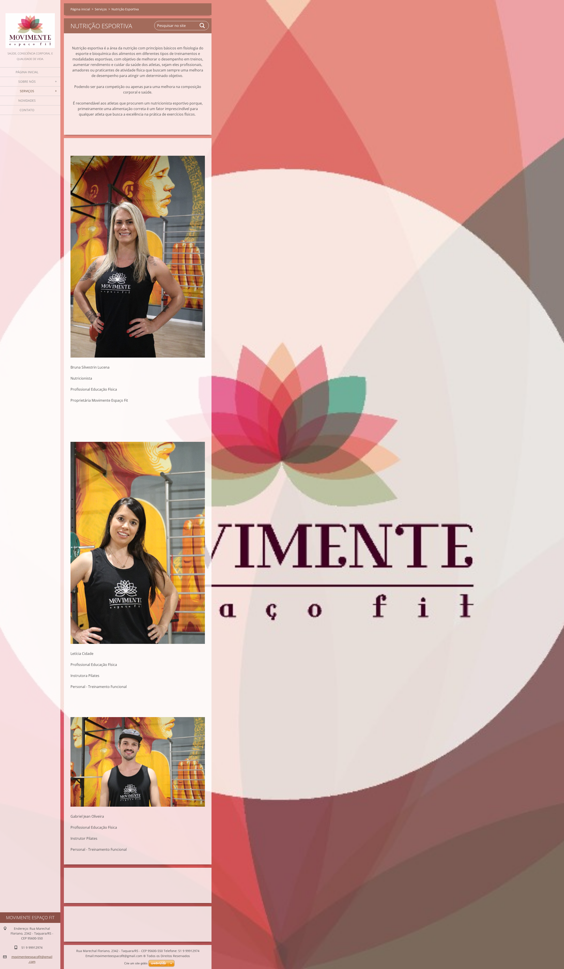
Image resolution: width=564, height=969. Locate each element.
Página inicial (27, 72)
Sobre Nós (27, 81)
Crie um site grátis (136, 963)
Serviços (27, 91)
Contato (27, 110)
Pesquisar (202, 25)
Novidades (27, 100)
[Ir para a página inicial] (30, 25)
